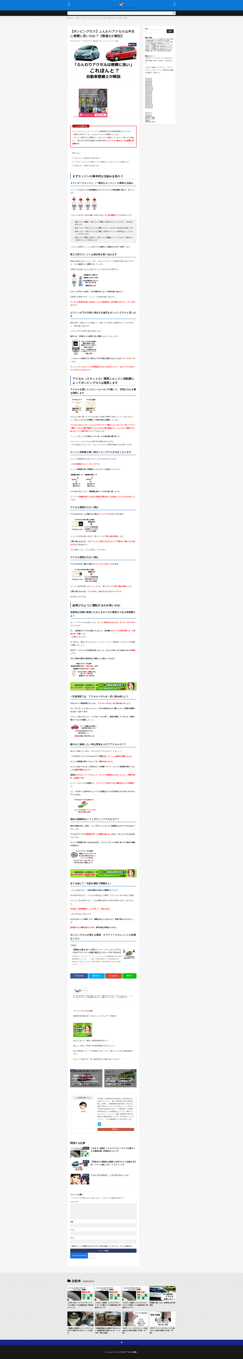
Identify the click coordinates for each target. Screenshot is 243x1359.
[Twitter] (96, 976)
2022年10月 (149, 90)
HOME (71, 18)
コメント (74, 1201)
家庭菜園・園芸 (150, 117)
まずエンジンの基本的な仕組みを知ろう (87, 158)
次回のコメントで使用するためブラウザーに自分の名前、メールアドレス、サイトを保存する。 (102, 1246)
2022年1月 (148, 103)
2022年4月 (148, 99)
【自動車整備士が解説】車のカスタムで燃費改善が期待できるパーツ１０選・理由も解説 (108, 1330)
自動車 (77, 18)
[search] (173, 13)
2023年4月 (148, 84)
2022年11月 (149, 89)
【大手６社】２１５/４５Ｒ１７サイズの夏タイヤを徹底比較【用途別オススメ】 (159, 42)
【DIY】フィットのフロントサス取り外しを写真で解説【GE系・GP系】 (162, 1330)
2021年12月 (149, 105)
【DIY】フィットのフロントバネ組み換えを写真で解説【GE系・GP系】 (134, 1330)
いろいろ (148, 114)
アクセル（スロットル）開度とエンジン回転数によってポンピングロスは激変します (101, 162)
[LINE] (129, 976)
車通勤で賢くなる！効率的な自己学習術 (158, 51)
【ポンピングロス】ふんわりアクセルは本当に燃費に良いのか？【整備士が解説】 (105, 18)
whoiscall (168, 60)
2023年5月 (148, 83)
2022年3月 (148, 100)
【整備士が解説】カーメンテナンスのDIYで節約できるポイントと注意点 (80, 1330)
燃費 (117, 41)
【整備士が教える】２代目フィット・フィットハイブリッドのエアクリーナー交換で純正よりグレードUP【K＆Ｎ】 (97, 950)
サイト (72, 1238)
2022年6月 (148, 96)
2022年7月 (148, 94)
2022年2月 (148, 102)
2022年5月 (148, 97)
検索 (146, 28)
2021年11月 (149, 106)
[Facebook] (79, 976)
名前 (71, 1221)
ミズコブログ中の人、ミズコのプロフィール (122, 8)
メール (72, 1230)
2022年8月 (148, 93)
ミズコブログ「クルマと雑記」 (127, 1352)
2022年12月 (149, 87)
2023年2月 (148, 86)
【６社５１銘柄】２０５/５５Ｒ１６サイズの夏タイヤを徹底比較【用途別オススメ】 (159, 48)
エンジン (103, 41)
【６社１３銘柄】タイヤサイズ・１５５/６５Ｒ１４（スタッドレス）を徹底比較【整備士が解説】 (159, 69)
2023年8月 (148, 81)
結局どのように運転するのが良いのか (86, 165)
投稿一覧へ (115, 1129)
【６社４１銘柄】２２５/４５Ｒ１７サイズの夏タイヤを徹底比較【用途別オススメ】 (113, 1149)
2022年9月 (148, 91)
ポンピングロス (110, 41)
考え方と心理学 (150, 119)
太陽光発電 (148, 116)
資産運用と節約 (150, 122)
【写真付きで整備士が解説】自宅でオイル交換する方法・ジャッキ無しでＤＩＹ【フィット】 (113, 1163)
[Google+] (113, 976)
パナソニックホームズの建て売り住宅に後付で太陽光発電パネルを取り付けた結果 (159, 39)
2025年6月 (148, 80)
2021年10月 (149, 107)
